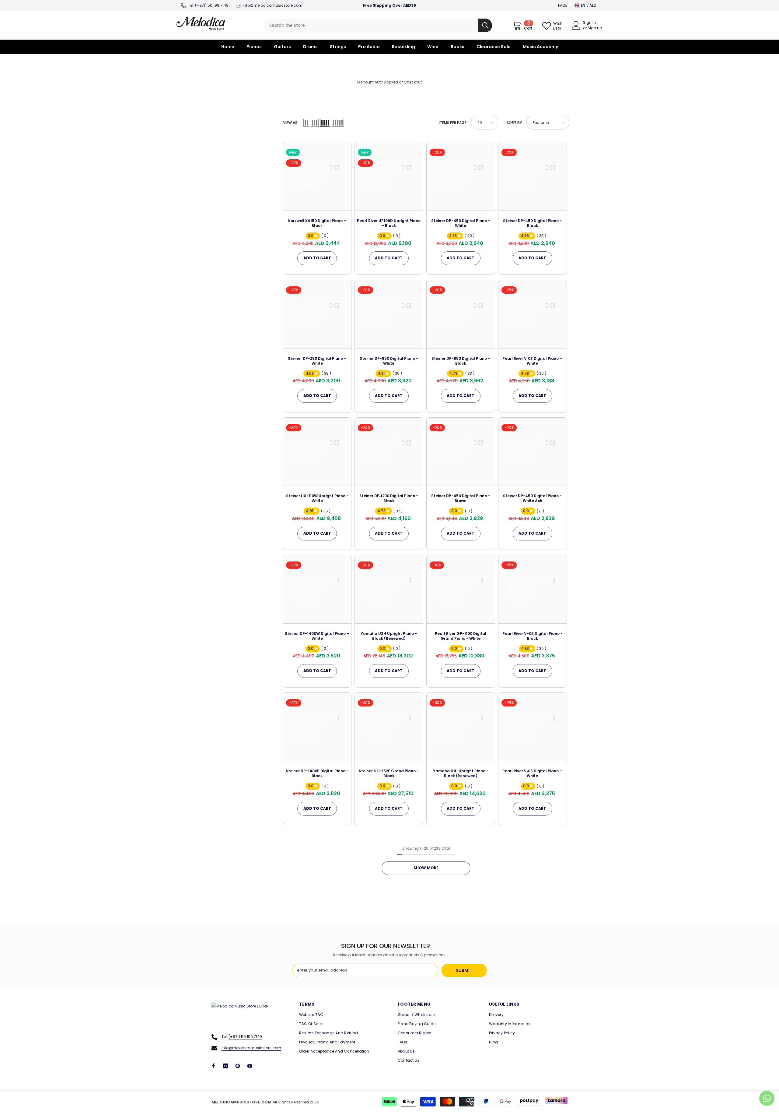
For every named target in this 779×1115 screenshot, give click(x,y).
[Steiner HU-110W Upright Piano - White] (317, 452)
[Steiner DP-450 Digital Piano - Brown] (461, 452)
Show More (426, 867)
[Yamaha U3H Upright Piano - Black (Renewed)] (389, 589)
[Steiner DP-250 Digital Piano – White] (317, 314)
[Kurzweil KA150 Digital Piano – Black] (317, 176)
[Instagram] (225, 1066)
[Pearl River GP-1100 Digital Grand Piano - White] (461, 589)
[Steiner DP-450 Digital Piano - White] (461, 176)
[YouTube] (250, 1066)
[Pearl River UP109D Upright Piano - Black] (389, 176)
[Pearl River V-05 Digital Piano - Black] (532, 589)
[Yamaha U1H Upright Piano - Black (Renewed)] (461, 727)
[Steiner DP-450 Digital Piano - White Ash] (532, 452)
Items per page (452, 122)
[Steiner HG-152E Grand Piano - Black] (389, 727)
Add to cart (317, 257)
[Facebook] (213, 1066)
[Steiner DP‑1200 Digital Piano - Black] (389, 452)
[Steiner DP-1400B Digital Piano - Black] (317, 727)
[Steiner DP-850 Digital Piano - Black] (461, 314)
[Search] (378, 25)
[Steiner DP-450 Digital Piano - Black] (532, 176)
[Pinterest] (237, 1066)
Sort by (514, 122)
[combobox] (371, 25)
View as (290, 122)
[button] (306, 123)
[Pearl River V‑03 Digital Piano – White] (532, 314)
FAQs (562, 5)
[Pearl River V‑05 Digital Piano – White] (532, 727)
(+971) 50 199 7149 (212, 5)
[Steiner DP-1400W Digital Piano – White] (317, 589)
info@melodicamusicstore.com (251, 1047)
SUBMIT (464, 970)
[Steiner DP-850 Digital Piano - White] (389, 314)
